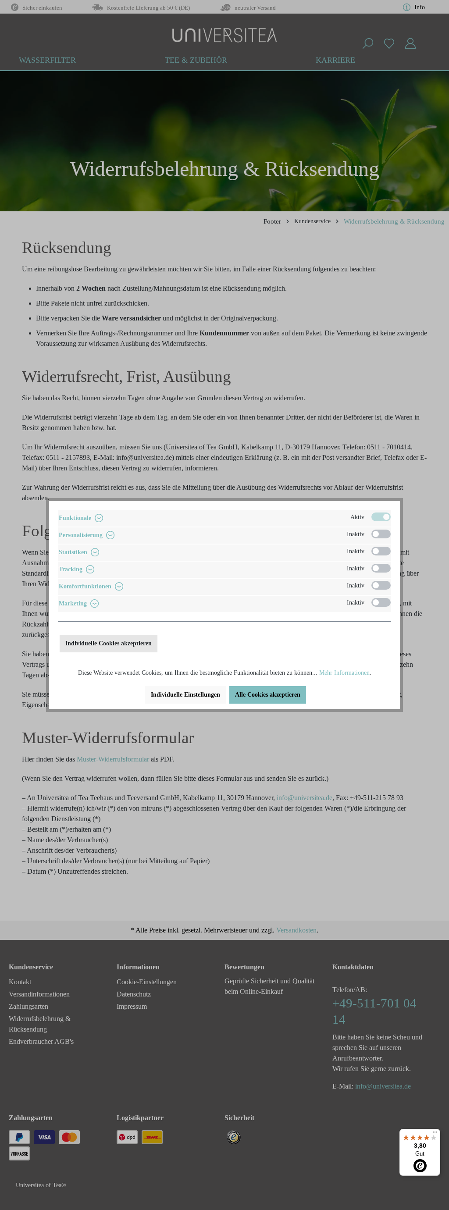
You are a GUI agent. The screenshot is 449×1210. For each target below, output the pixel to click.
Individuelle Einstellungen (185, 694)
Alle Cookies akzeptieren (267, 694)
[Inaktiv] (381, 534)
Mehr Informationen (344, 672)
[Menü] (435, 1134)
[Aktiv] (381, 516)
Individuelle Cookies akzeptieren (108, 643)
